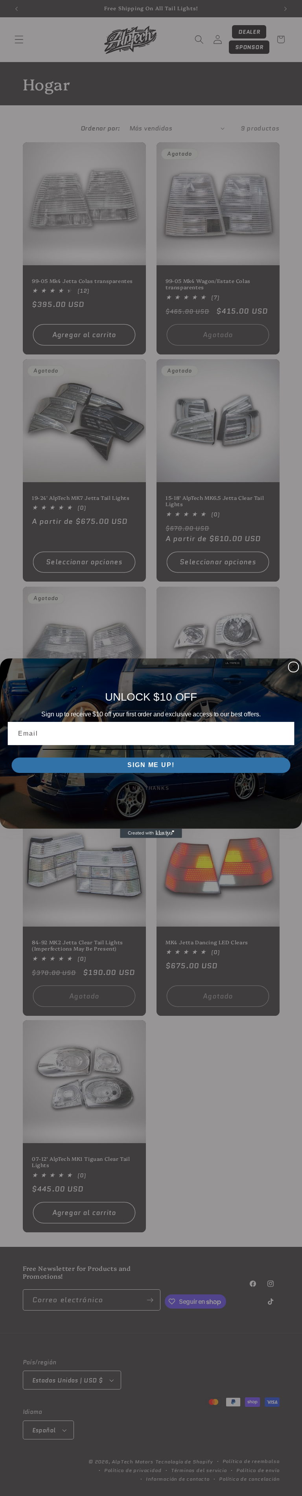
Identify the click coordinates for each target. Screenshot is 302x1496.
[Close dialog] (293, 667)
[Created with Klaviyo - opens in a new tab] (151, 833)
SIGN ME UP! (150, 765)
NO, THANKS (151, 788)
